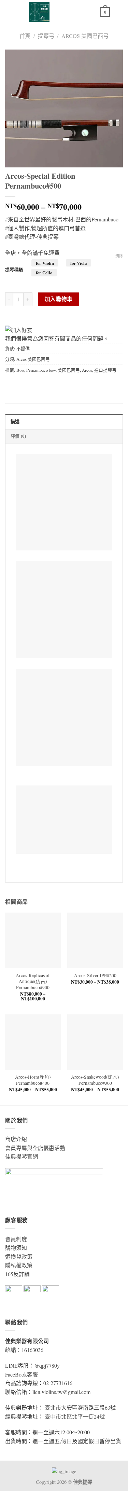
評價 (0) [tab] (18, 436)
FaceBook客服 (21, 1374)
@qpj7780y (47, 1365)
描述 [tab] (15, 421)
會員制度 (16, 1239)
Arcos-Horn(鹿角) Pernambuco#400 (33, 1080)
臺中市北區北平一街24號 (75, 1416)
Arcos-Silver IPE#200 (95, 976)
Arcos (87, 370)
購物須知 (16, 1247)
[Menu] (119, 11)
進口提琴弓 (105, 370)
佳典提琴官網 (21, 1156)
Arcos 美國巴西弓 (85, 35)
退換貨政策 (18, 1256)
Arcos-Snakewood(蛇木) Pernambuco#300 (95, 1080)
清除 (119, 256)
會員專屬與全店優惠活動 (35, 1147)
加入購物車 (59, 299)
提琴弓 (46, 35)
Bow (20, 370)
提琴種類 (14, 270)
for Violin (45, 263)
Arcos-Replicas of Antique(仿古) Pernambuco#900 (33, 981)
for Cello (44, 273)
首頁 (24, 35)
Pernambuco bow (41, 370)
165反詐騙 (17, 1273)
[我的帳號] (92, 11)
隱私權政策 (18, 1265)
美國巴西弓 (69, 370)
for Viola (78, 263)
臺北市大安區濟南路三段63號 (80, 1407)
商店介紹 (16, 1139)
